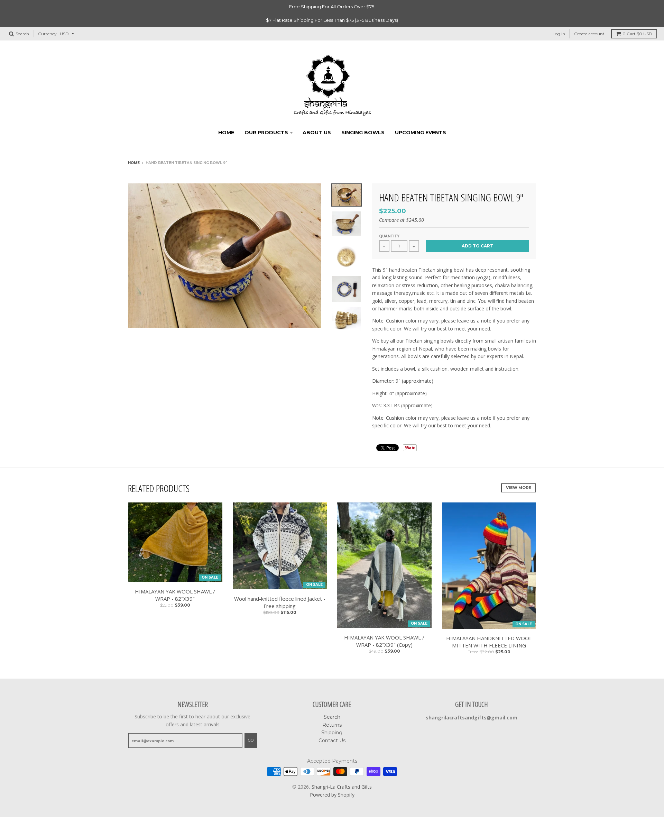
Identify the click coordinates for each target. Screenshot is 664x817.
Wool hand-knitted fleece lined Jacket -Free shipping (279, 602)
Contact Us (332, 740)
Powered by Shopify (332, 794)
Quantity (389, 236)
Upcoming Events (420, 132)
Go (250, 740)
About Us (317, 132)
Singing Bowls (363, 132)
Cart (637, 33)
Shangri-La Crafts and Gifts (342, 786)
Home (226, 132)
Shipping (331, 732)
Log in (559, 33)
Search (332, 717)
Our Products (266, 132)
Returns (332, 725)
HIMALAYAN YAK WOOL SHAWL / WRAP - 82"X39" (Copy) (384, 641)
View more (518, 487)
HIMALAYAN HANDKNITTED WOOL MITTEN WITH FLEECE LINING (489, 642)
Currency (47, 33)
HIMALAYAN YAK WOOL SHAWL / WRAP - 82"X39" (175, 595)
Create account (589, 33)
